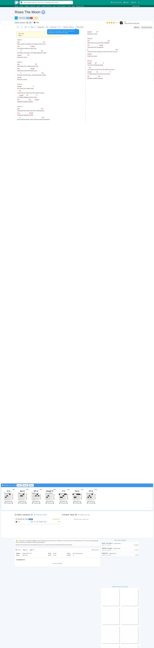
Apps (54, 6)
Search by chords (47, 6)
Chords (21, 6)
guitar (13, 489)
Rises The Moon (107, 543)
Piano (31, 485)
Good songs (105, 616)
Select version (20, 22)
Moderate (135, 6)
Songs (17, 6)
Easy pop (105, 597)
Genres (38, 6)
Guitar (19, 485)
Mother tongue (107, 548)
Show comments (57, 563)
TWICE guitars (125, 616)
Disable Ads (79, 6)
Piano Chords (125, 597)
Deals (73, 6)
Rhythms (33, 6)
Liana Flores (22, 18)
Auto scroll (53, 27)
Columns (65, 27)
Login (127, 2)
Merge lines (41, 27)
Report (137, 27)
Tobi (37, 22)
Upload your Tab (85, 514)
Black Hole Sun (106, 635)
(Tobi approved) (79, 553)
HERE (83, 540)
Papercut (105, 553)
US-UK (54, 555)
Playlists (27, 6)
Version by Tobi (24, 519)
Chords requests (62, 6)
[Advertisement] (120, 12)
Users (69, 6)
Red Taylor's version (126, 635)
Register (134, 2)
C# (28, 18)
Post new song (117, 2)
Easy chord (80, 27)
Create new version (41, 514)
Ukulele (25, 485)
